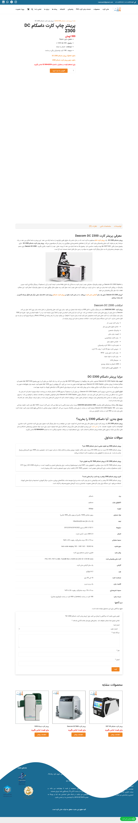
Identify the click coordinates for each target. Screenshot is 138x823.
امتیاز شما (116, 625)
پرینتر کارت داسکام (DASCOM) (63, 21)
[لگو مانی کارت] (117, 9)
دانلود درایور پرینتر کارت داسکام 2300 (63, 60)
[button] (92, 9)
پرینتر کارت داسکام (59, 295)
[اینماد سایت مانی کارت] (22, 779)
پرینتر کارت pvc (100, 240)
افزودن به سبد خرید (59, 71)
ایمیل (117, 659)
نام (118, 650)
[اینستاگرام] (16, 2)
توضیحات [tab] (117, 226)
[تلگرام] (11, 2)
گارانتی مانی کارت (91, 295)
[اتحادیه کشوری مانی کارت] (7, 791)
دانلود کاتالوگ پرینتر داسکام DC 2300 (63, 56)
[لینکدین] (3, 2)
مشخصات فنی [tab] (105, 226)
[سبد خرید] (28, 9)
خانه (74, 21)
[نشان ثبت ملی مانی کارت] (28, 792)
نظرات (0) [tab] (93, 226)
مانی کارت (95, 426)
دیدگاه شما (116, 633)
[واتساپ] (7, 2)
